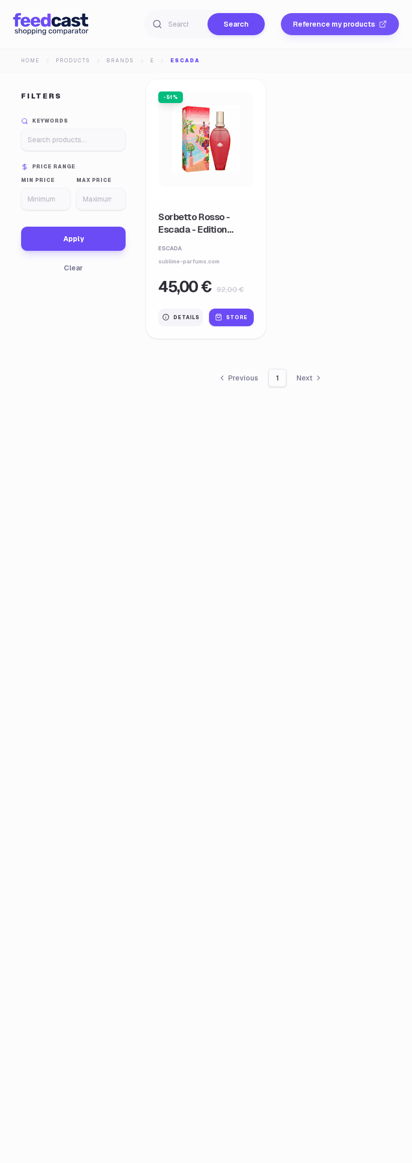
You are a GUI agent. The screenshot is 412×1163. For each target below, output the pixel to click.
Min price (38, 180)
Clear (73, 267)
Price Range (53, 166)
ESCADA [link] (185, 60)
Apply (73, 238)
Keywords (50, 121)
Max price (94, 180)
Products (73, 60)
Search (236, 24)
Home (30, 60)
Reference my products (334, 24)
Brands (120, 60)
